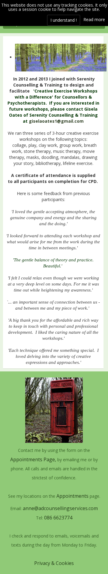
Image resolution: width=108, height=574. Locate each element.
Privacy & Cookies (54, 563)
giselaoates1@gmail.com (56, 121)
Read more (94, 19)
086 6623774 (58, 517)
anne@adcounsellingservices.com (60, 508)
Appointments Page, (33, 459)
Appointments (72, 496)
